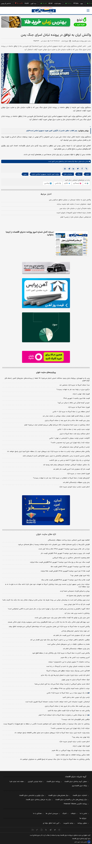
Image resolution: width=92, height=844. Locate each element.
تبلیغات (73, 813)
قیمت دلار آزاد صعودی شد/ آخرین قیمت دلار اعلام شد (71, 469)
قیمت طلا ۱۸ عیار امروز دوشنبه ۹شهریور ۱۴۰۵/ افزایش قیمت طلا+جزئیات (65, 571)
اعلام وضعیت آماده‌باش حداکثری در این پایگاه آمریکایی (71, 558)
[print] (65, 169)
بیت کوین (22, 3)
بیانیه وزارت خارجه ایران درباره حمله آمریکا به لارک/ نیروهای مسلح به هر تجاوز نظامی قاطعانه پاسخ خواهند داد (52, 733)
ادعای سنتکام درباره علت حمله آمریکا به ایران (75, 434)
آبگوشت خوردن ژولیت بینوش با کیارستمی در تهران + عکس (69, 438)
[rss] (46, 830)
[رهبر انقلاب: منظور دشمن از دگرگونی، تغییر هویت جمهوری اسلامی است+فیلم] (90, 125)
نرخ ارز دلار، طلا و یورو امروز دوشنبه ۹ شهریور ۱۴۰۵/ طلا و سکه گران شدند (64, 549)
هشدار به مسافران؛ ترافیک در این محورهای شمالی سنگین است (68, 644)
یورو (71, 3)
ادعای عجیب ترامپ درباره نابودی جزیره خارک (74, 487)
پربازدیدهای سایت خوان (46, 372)
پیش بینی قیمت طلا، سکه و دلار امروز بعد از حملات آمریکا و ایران (67, 420)
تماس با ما (83, 813)
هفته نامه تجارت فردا (16, 781)
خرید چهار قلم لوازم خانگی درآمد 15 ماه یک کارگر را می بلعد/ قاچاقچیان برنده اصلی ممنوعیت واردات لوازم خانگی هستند (49, 622)
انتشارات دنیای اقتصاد (80, 795)
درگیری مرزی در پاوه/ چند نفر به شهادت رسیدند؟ (73, 389)
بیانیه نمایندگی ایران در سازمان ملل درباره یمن (75, 208)
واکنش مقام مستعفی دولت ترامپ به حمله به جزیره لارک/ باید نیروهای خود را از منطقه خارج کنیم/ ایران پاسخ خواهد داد (48, 451)
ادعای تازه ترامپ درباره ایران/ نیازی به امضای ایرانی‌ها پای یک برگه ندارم (65, 675)
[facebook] (82, 169)
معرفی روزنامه (82, 823)
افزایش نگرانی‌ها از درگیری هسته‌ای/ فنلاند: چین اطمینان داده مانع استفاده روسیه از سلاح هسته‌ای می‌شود (54, 544)
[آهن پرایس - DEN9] (46, 293)
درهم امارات (47, 3)
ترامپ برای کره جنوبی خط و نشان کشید (76, 697)
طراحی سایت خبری (82, 842)
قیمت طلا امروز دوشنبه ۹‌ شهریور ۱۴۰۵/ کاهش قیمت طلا (70, 566)
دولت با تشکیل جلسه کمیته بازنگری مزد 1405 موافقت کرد (70, 688)
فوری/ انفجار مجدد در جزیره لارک (78, 473)
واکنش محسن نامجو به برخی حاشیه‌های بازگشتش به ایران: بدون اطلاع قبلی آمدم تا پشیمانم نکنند (56, 456)
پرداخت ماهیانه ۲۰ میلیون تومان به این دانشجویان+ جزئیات (69, 662)
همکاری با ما (37, 813)
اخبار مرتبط (46, 194)
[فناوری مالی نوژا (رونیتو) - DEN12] (46, 510)
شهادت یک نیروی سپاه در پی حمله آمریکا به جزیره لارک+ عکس (68, 693)
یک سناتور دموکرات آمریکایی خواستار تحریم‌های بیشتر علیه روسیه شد (66, 465)
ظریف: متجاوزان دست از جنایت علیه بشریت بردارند (74, 204)
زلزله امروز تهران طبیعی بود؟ (80, 575)
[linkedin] (73, 169)
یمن (25, 174)
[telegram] (69, 169)
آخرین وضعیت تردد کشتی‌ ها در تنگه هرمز (75, 657)
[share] (41, 830)
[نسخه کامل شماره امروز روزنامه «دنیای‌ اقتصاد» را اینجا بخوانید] (71, 243)
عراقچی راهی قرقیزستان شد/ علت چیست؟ (76, 719)
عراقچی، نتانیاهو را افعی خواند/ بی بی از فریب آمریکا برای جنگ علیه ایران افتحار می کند (60, 640)
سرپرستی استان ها (52, 813)
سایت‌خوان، (81, 161)
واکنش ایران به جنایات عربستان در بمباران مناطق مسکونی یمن (70, 200)
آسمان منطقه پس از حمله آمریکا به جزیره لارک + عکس (71, 411)
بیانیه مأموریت (68, 823)
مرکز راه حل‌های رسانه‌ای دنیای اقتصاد (38, 799)
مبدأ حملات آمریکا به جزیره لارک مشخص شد (74, 385)
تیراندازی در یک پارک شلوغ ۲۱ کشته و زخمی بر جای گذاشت (69, 460)
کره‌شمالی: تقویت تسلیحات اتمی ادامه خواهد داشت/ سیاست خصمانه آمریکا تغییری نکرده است (57, 702)
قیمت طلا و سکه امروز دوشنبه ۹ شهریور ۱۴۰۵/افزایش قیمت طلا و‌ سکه (65, 580)
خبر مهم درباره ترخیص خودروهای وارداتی (75, 631)
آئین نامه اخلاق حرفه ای (51, 823)
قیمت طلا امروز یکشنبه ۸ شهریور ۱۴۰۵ (76, 398)
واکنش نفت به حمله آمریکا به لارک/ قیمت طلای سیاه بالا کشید (69, 710)
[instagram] (59, 830)
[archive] (33, 830)
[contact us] (37, 830)
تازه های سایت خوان (46, 534)
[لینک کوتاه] (86, 169)
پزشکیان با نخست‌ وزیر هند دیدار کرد (77, 613)
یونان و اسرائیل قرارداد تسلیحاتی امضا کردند (75, 591)
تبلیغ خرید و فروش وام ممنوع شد (78, 595)
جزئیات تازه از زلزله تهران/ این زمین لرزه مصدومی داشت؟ (70, 442)
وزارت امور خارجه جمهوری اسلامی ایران (45, 174)
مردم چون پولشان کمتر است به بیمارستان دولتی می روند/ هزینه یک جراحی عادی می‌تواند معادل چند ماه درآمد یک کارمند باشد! (46, 600)
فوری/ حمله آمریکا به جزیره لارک (79, 407)
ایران (87, 174)
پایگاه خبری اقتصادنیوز (79, 786)
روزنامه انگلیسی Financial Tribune (75, 804)
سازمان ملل (68, 174)
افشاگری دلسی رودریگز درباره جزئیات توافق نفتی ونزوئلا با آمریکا (68, 671)
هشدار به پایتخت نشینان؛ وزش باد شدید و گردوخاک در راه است (68, 666)
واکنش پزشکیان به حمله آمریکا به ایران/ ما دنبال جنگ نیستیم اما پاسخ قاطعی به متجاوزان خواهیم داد (55, 759)
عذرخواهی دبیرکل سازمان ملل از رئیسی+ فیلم (75, 217)
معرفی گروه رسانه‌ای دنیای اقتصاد (75, 781)
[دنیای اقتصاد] (44, 10)
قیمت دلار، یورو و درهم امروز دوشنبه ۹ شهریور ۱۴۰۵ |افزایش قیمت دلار (65, 553)
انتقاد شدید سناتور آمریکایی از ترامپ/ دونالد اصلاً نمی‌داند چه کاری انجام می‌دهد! (62, 684)
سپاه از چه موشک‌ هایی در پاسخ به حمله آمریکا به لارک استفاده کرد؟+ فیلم (64, 715)
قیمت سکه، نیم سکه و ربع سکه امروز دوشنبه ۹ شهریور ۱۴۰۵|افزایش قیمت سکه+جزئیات (60, 562)
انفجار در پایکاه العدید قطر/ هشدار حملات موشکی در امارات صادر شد (66, 416)
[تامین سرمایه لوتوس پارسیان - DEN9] (46, 327)
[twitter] (78, 169)
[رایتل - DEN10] (46, 357)
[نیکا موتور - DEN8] (46, 268)
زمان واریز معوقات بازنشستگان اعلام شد (76, 482)
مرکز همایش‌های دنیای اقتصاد (58, 795)
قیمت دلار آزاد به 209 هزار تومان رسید (77, 604)
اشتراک (64, 813)
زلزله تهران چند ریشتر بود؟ (81, 737)
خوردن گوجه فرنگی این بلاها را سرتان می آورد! (74, 403)
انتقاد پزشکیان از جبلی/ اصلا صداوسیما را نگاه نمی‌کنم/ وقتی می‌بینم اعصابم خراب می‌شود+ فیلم (57, 425)
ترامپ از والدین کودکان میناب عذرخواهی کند (74, 447)
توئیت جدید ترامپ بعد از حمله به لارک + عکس (73, 429)
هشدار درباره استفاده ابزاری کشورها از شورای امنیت (74, 213)
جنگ (79, 174)
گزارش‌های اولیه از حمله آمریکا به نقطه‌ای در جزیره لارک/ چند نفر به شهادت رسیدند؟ (61, 478)
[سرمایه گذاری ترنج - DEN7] (46, 22)
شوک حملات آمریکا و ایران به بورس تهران (76, 679)
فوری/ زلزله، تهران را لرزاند (81, 394)
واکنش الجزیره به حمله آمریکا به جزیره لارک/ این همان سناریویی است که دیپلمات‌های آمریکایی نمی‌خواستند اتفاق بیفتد (49, 626)
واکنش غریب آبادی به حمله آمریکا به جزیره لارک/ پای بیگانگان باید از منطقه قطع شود (61, 653)
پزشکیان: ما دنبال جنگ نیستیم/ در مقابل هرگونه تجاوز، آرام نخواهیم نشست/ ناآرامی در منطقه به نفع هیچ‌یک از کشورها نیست (46, 724)
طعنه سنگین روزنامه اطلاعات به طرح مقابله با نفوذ (73, 755)
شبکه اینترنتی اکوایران (35, 781)
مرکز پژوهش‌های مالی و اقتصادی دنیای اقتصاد (71, 799)
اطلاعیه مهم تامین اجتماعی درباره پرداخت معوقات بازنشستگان (69, 540)
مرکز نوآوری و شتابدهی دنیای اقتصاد (31, 795)
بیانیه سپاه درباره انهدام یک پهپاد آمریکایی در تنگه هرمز (71, 750)
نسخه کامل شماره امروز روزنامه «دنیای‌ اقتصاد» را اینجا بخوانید (30, 233)
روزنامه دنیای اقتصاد (53, 781)
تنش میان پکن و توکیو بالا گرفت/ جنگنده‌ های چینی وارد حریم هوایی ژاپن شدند (62, 618)
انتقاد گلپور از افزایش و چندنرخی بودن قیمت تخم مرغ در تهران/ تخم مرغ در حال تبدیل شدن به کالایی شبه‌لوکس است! (49, 609)
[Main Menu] (88, 10)
